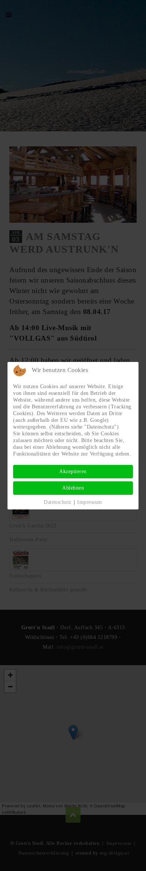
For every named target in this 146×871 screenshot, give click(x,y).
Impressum (89, 502)
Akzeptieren (73, 471)
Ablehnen (73, 488)
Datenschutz (58, 502)
